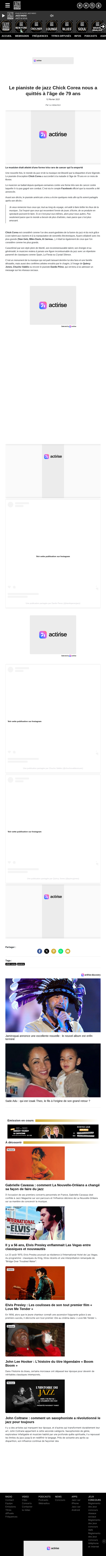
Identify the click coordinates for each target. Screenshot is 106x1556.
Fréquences (40, 36)
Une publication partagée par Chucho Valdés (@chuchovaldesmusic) (53, 768)
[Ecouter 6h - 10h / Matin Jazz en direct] (53, 1131)
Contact (9, 1500)
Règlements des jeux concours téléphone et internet (94, 1540)
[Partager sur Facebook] (39, 952)
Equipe (9, 1503)
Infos (77, 36)
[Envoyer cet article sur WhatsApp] (60, 952)
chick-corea (11, 964)
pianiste (21, 964)
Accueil (7, 36)
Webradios (22, 36)
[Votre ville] (80, 5)
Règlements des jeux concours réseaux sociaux (94, 1510)
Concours (60, 1500)
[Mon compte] (98, 5)
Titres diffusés (61, 36)
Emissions (10, 1506)
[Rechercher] (92, 5)
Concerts (27, 1503)
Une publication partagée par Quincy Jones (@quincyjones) (53, 878)
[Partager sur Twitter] (46, 952)
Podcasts (90, 36)
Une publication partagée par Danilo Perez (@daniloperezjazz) (53, 603)
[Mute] (52, 16)
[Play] (4, 15)
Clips (24, 1500)
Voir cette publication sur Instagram (53, 556)
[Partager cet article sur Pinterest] (53, 952)
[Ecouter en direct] (86, 5)
